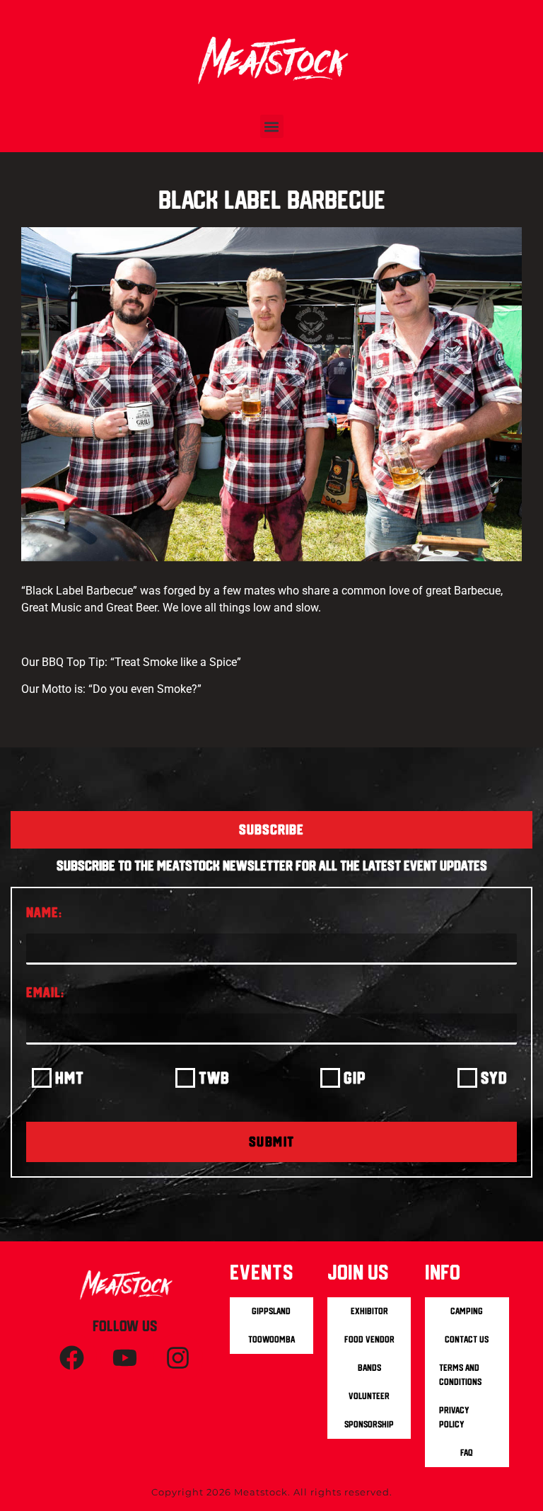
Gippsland (271, 1311)
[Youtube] (125, 1358)
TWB (214, 1077)
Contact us (467, 1339)
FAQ (466, 1452)
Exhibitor (369, 1311)
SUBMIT (272, 1141)
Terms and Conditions (460, 1374)
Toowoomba (271, 1339)
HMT (69, 1077)
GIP (355, 1077)
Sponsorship (369, 1424)
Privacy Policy (454, 1417)
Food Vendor (369, 1339)
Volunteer (369, 1396)
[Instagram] (178, 1358)
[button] (272, 126)
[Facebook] (72, 1358)
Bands (369, 1367)
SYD (494, 1077)
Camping (466, 1311)
